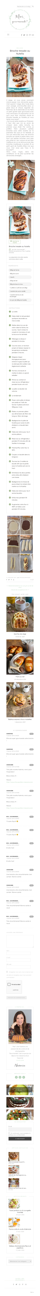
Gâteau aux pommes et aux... (17, 1188)
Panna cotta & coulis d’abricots (20, 1229)
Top (31, 1292)
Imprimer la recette (15, 241)
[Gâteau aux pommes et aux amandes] (19, 1182)
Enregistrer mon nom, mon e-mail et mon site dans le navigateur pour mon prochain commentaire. (19, 974)
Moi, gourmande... (12, 816)
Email (10, 1126)
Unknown (9, 765)
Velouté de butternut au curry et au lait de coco (20, 586)
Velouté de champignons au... (17, 1175)
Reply (31, 733)
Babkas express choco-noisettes (20, 719)
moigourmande (25, 577)
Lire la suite (20, 1060)
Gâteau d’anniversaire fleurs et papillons (20, 1247)
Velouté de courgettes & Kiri (19, 590)
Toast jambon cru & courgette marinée (20, 1211)
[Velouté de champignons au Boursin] (19, 1169)
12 (31, 579)
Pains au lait (20, 677)
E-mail (8, 957)
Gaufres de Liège (20, 634)
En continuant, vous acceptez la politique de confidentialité (19, 1134)
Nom (7, 950)
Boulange (20, 48)
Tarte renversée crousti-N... (16, 1162)
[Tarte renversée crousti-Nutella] (19, 1156)
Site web (8, 964)
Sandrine (9, 733)
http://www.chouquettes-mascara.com (19, 782)
